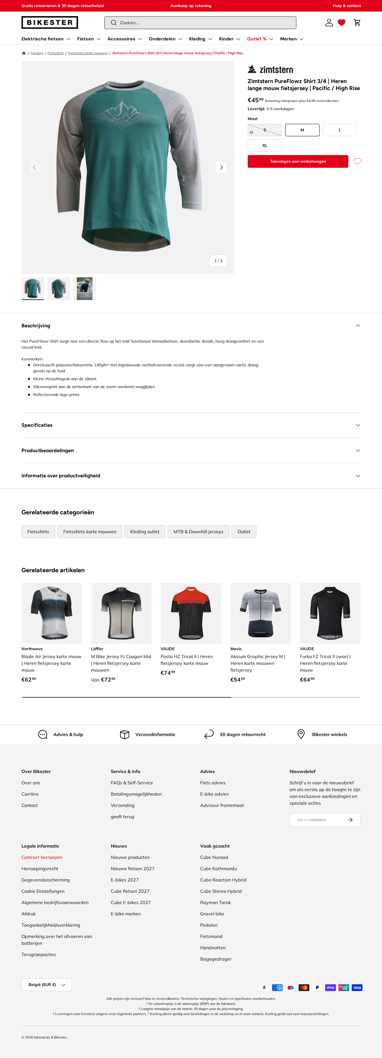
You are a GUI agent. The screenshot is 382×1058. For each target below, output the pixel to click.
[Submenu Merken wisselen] (301, 39)
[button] (341, 22)
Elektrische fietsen (42, 39)
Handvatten (213, 947)
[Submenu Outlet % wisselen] (271, 39)
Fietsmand (211, 936)
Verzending (123, 805)
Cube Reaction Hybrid (223, 880)
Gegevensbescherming (45, 880)
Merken (288, 39)
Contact (29, 805)
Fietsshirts (56, 53)
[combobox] (200, 22)
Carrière (30, 794)
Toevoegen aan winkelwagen (298, 161)
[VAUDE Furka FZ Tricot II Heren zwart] (330, 613)
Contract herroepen (41, 857)
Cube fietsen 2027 (130, 891)
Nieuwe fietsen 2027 (133, 868)
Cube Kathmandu (218, 868)
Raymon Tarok (215, 902)
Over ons (30, 782)
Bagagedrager (216, 959)
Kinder (226, 39)
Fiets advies (213, 782)
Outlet (244, 531)
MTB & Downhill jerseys (198, 531)
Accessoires (121, 39)
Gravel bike (212, 914)
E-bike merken (126, 914)
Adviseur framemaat (222, 805)
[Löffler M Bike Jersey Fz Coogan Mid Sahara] (121, 613)
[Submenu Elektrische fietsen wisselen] (68, 39)
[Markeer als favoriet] (354, 161)
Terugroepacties (38, 954)
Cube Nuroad (214, 857)
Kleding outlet (144, 531)
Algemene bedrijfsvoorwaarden (55, 902)
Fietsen (85, 39)
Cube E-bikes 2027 (131, 902)
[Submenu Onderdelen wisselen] (180, 39)
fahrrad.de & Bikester (50, 1037)
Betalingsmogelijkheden (136, 794)
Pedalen (208, 925)
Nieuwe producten (130, 857)
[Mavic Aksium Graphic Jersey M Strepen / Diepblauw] (260, 613)
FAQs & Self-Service (132, 782)
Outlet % (257, 39)
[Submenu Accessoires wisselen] (140, 39)
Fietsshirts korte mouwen (88, 53)
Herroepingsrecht (39, 868)
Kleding (197, 39)
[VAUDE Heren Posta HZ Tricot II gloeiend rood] (191, 613)
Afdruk (28, 914)
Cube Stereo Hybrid (221, 891)
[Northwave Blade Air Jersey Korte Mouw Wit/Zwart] (51, 613)
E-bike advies (214, 794)
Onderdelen (162, 39)
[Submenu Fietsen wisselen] (98, 39)
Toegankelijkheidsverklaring (50, 925)
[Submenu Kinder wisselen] (238, 39)
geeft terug (122, 816)
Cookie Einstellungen (42, 891)
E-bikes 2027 (125, 880)
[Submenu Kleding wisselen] (210, 39)
